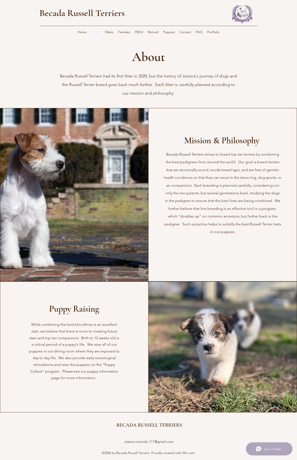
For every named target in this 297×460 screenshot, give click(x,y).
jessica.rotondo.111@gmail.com (149, 441)
